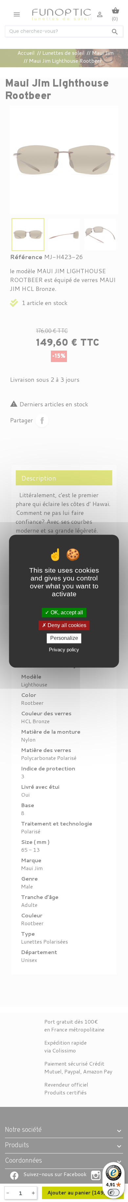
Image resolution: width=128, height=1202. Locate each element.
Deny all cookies (66, 625)
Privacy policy (64, 649)
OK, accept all (66, 612)
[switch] (113, 1192)
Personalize (64, 638)
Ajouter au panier (82, 1192)
